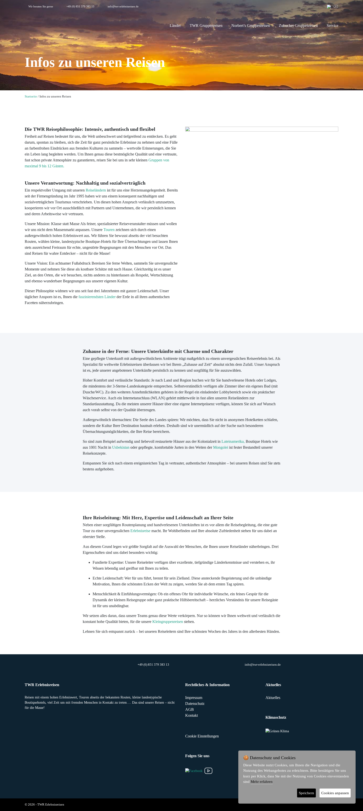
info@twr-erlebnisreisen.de (123, 6)
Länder (175, 25)
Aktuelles (272, 697)
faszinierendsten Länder (97, 297)
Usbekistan (120, 447)
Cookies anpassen (335, 793)
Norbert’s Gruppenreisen (250, 25)
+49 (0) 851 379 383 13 (80, 6)
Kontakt (191, 715)
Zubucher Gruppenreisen (298, 25)
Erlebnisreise (140, 531)
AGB (189, 709)
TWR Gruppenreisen (206, 25)
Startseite (31, 96)
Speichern (306, 793)
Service (332, 25)
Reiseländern (96, 190)
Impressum (193, 697)
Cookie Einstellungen (202, 736)
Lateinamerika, (233, 441)
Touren (109, 230)
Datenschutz (194, 703)
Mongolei (220, 447)
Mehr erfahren (262, 782)
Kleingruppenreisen (167, 621)
